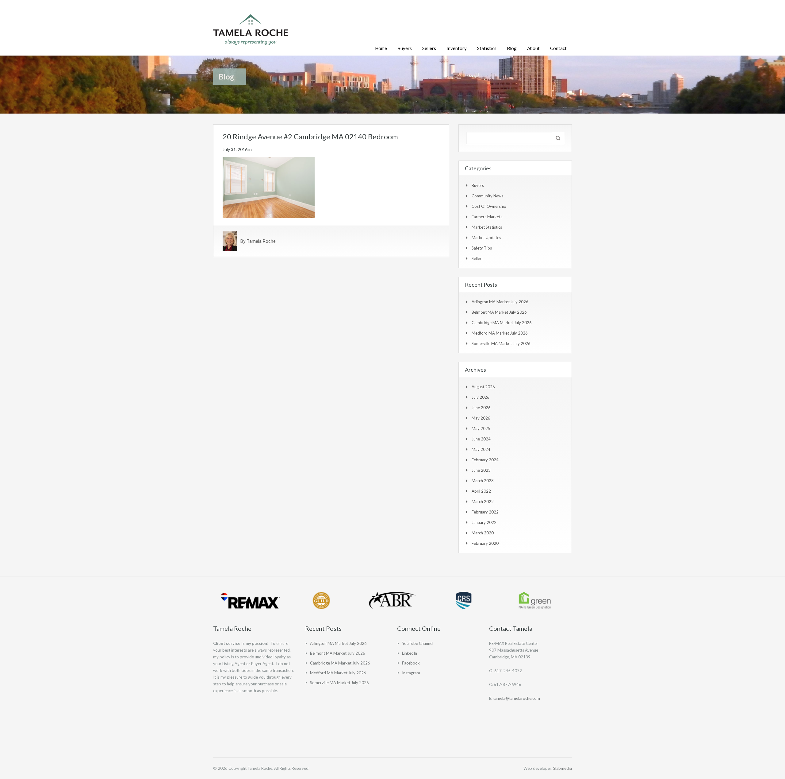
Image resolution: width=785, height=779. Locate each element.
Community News (487, 195)
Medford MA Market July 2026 (500, 333)
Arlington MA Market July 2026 (500, 301)
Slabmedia (562, 768)
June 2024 (481, 438)
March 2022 (483, 501)
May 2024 (481, 449)
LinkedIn (409, 653)
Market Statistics (487, 227)
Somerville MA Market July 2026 (501, 343)
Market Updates (486, 237)
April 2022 (481, 491)
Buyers (404, 48)
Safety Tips (482, 248)
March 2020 (483, 532)
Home (381, 48)
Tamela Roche (261, 241)
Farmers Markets (487, 216)
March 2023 (483, 480)
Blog (512, 48)
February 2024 (485, 459)
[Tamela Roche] (250, 33)
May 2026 (481, 418)
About (533, 48)
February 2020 (485, 543)
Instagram (411, 672)
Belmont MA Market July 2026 (499, 312)
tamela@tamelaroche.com (516, 698)
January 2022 (484, 522)
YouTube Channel (417, 643)
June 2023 (481, 470)
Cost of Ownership (489, 206)
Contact (558, 48)
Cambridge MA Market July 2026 (502, 322)
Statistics (486, 48)
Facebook (411, 663)
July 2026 (480, 397)
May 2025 (481, 428)
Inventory (456, 48)
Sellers (429, 48)
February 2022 (485, 512)
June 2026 (481, 407)
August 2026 (483, 386)
